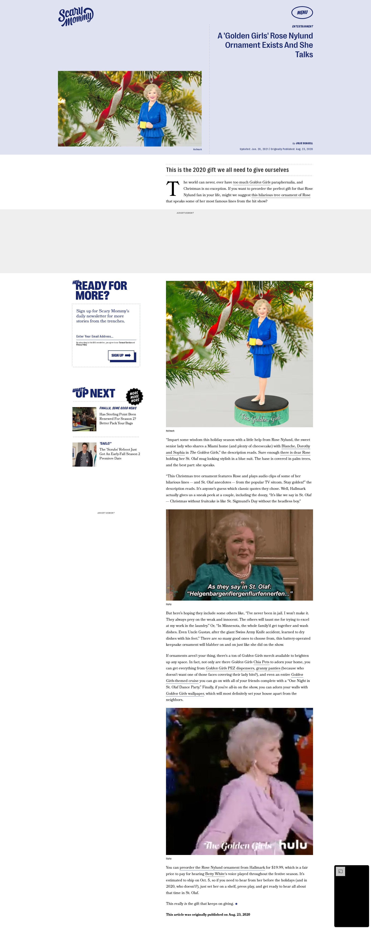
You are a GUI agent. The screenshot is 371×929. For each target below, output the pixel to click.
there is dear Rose (295, 452)
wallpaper (185, 693)
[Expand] (338, 868)
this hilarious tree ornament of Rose (281, 195)
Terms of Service (125, 343)
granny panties (268, 668)
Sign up (117, 355)
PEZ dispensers (230, 668)
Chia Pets (261, 662)
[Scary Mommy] (76, 16)
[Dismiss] (365, 868)
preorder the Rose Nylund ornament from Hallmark (222, 867)
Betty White (215, 874)
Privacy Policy (81, 345)
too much (252, 182)
